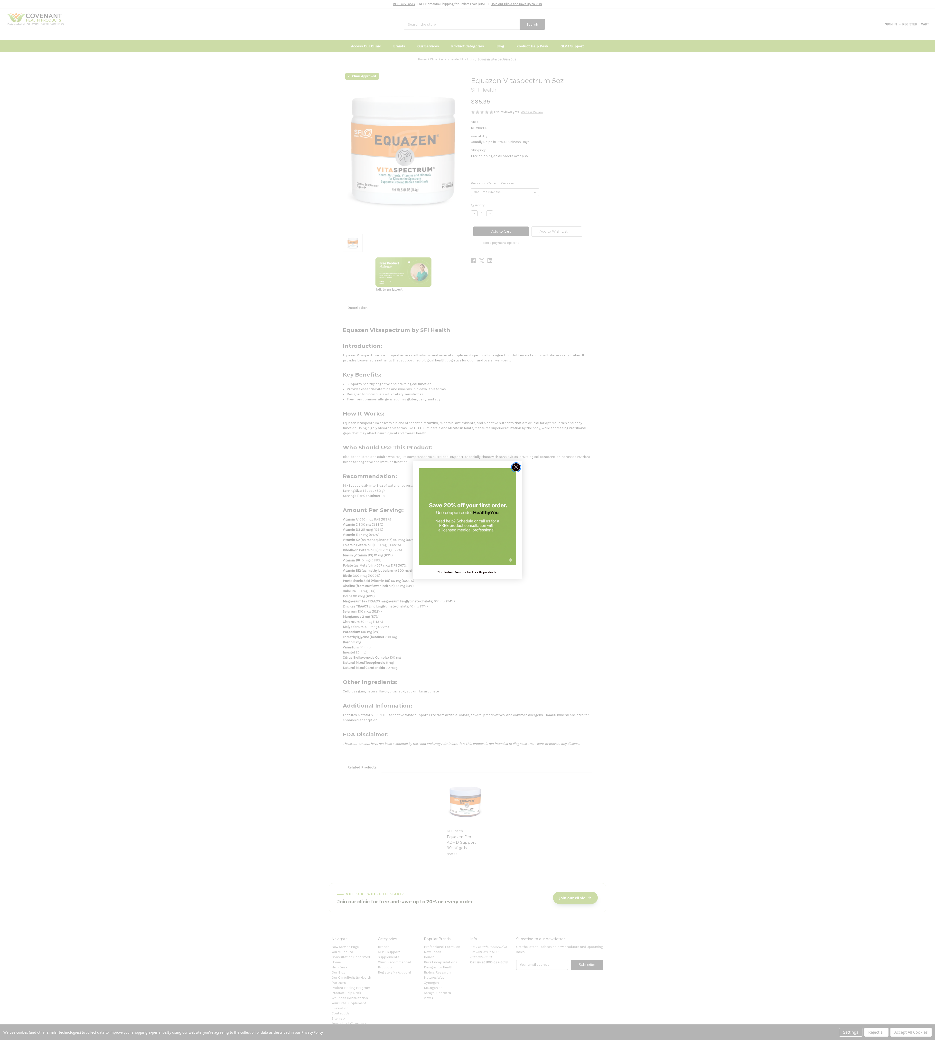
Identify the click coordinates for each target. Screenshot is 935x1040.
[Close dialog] (516, 467)
